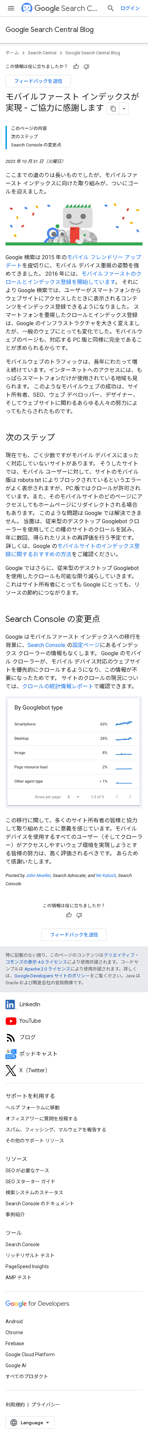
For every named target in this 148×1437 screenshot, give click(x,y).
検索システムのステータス (34, 1192)
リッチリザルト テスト (30, 1255)
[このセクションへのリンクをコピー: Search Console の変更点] (107, 619)
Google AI (16, 1365)
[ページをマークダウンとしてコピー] (113, 108)
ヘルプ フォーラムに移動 (33, 1107)
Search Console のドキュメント (40, 1203)
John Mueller (38, 875)
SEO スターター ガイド (30, 1181)
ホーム (12, 52)
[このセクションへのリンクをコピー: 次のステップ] (62, 438)
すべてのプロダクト (27, 1376)
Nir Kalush (106, 875)
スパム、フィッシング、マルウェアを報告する (56, 1129)
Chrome (14, 1332)
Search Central (81, 8)
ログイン (130, 8)
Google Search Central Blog (50, 29)
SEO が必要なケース (27, 1170)
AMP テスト (19, 1277)
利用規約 (15, 1404)
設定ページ (86, 645)
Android (14, 1321)
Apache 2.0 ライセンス (47, 969)
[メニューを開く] (11, 8)
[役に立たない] (86, 67)
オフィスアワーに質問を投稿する (42, 1118)
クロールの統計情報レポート (58, 686)
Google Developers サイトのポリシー (52, 975)
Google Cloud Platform (30, 1354)
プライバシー (45, 1404)
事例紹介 (15, 1214)
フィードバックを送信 (38, 81)
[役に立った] (76, 67)
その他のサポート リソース (35, 1140)
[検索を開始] (111, 8)
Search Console (46, 645)
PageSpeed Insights (27, 1266)
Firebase (15, 1343)
